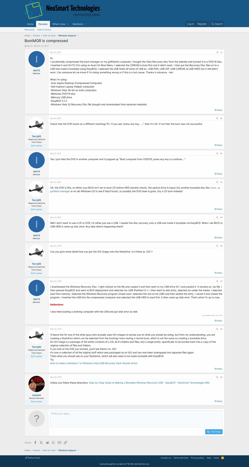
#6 (221, 246)
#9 (221, 377)
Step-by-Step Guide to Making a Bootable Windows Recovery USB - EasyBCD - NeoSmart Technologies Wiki (149, 382)
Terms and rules (180, 457)
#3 (221, 153)
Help (209, 457)
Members (78, 24)
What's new (59, 24)
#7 (221, 281)
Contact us (166, 457)
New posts (30, 29)
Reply (219, 110)
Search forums (44, 29)
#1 (222, 52)
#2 (221, 118)
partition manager (60, 191)
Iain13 (30, 46)
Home (30, 24)
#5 (221, 217)
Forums (43, 24)
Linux (213, 187)
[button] (68, 24)
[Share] (217, 52)
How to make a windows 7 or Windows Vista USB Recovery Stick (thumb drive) (93, 363)
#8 (221, 329)
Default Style (33, 457)
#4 (221, 182)
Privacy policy (197, 457)
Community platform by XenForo (124, 464)
